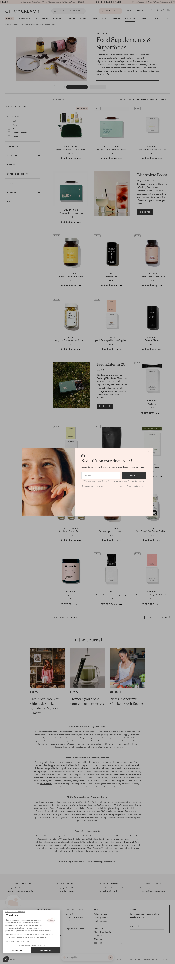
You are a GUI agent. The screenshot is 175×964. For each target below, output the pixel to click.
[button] (5, 959)
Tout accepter (45, 950)
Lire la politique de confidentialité (17, 941)
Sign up (134, 475)
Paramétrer (17, 950)
